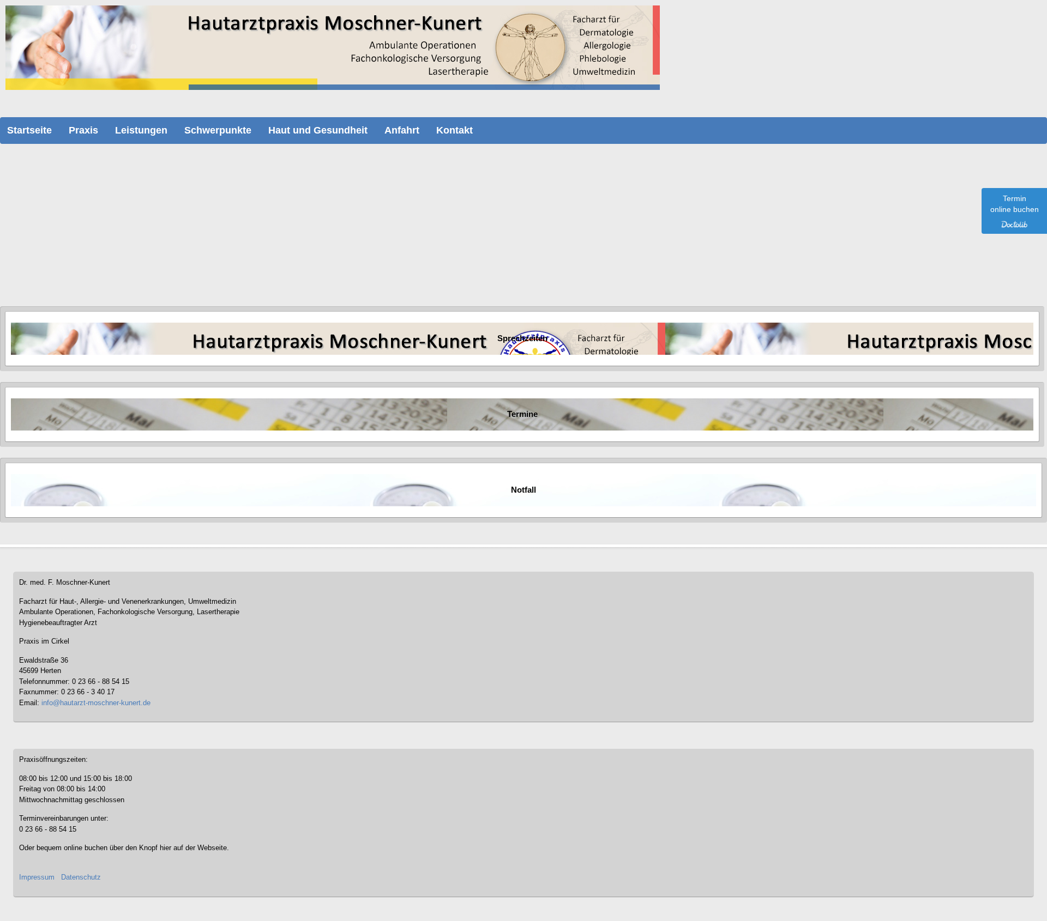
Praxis (83, 130)
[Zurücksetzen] (169, 210)
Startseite (29, 130)
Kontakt (454, 130)
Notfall (523, 490)
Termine (522, 414)
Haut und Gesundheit (318, 130)
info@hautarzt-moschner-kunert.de (96, 703)
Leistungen (141, 130)
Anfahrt (401, 130)
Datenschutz (81, 877)
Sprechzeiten (522, 338)
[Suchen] (153, 210)
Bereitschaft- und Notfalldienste (83, 238)
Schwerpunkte (217, 130)
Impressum (37, 877)
